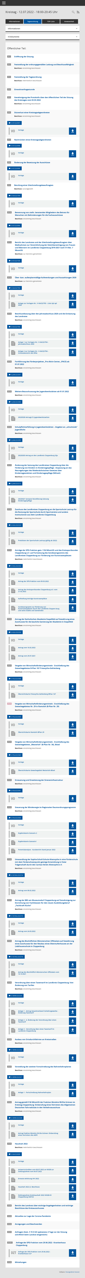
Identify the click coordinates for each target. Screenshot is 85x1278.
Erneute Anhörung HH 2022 (28, 1179)
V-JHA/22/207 (16, 375)
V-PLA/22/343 (16, 818)
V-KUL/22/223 (16, 525)
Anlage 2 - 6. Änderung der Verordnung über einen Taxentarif (37, 1021)
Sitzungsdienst (72, 1272)
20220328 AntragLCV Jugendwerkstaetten (33, 417)
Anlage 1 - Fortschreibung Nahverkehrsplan (34, 1092)
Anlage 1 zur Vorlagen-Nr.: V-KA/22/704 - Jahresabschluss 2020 (33, 343)
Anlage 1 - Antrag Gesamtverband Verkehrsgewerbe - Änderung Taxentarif (38, 1012)
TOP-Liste (51, 21)
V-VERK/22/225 (16, 996)
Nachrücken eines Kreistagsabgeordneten (32, 140)
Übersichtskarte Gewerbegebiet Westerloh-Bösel (36, 770)
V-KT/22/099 (15, 168)
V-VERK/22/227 (16, 1077)
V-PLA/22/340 (16, 755)
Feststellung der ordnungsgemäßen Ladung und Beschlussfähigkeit (44, 64)
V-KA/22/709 (15, 196)
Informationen (14, 21)
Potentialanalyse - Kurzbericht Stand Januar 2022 (36, 850)
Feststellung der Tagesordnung (28, 77)
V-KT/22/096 (15, 225)
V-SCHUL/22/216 (17, 957)
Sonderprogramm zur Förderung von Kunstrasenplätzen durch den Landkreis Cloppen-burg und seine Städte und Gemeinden (38, 609)
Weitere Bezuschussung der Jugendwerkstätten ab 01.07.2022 (42, 391)
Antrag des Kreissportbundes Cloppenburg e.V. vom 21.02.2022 (37, 590)
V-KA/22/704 (15, 327)
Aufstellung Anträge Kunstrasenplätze (32, 599)
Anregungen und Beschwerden (28, 1224)
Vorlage (21, 130)
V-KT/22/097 (15, 123)
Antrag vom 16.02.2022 (26, 648)
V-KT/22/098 (15, 146)
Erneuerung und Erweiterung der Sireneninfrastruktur (39, 780)
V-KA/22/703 (15, 288)
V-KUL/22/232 (16, 566)
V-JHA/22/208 (16, 402)
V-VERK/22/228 (16, 1118)
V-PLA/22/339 (16, 717)
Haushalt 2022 (21, 1144)
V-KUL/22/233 (16, 632)
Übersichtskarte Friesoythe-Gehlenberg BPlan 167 (37, 694)
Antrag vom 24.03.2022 (26, 931)
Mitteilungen (20, 1262)
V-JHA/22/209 (16, 440)
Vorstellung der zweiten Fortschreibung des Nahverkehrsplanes (43, 1066)
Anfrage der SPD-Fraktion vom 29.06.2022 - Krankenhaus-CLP (34, 1253)
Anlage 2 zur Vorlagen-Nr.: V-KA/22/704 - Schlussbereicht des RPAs (33, 352)
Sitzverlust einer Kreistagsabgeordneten (32, 112)
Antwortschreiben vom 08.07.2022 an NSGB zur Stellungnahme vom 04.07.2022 (36, 1170)
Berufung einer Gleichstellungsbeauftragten (33, 185)
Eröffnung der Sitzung (24, 56)
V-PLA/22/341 (16, 790)
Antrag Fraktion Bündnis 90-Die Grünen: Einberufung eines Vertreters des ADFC (38, 1134)
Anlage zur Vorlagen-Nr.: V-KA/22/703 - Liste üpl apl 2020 (37, 304)
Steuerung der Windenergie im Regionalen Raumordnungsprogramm (45, 807)
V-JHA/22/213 (16, 483)
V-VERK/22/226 (16, 1050)
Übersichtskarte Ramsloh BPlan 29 (31, 732)
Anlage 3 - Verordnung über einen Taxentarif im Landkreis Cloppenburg (36, 1030)
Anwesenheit (69, 21)
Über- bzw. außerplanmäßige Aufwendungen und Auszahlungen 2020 (45, 277)
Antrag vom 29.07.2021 (26, 656)
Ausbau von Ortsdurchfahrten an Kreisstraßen (35, 1039)
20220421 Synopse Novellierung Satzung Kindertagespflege (33, 500)
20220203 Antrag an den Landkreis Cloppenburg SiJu (38, 455)
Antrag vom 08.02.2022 (26, 890)
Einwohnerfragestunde (24, 89)
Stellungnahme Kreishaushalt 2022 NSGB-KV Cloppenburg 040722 (35, 1196)
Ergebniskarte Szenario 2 (27, 833)
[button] (72, 131)
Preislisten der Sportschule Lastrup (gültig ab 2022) (37, 540)
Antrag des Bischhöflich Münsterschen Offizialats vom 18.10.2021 (38, 973)
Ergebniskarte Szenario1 (27, 841)
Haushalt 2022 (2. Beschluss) (29, 1187)
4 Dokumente (13, 37)
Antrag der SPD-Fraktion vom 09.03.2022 (33, 581)
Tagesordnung (32, 21)
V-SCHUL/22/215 (17, 916)
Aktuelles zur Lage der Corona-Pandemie (33, 1216)
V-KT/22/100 (15, 261)
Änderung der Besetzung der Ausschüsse (32, 162)
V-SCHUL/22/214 (17, 875)
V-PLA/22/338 (16, 679)
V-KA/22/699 (15, 1154)
